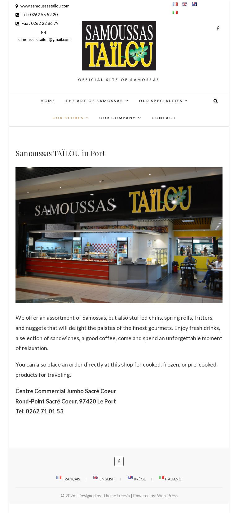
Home (48, 100)
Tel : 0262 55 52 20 (39, 14)
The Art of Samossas (94, 100)
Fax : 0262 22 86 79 (40, 23)
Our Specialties (161, 100)
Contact (164, 117)
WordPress (167, 495)
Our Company (117, 117)
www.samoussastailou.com (44, 5)
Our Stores (68, 117)
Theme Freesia (116, 495)
